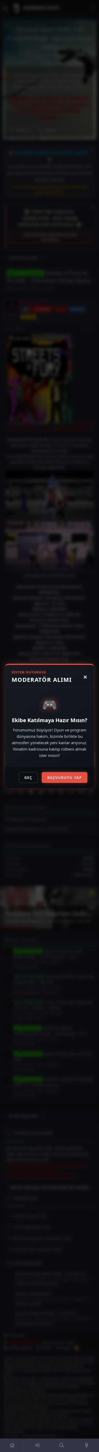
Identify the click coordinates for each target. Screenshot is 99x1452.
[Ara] (62, 1445)
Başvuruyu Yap (64, 777)
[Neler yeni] (86, 1445)
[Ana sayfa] (12, 1445)
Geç (28, 777)
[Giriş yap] (37, 1445)
